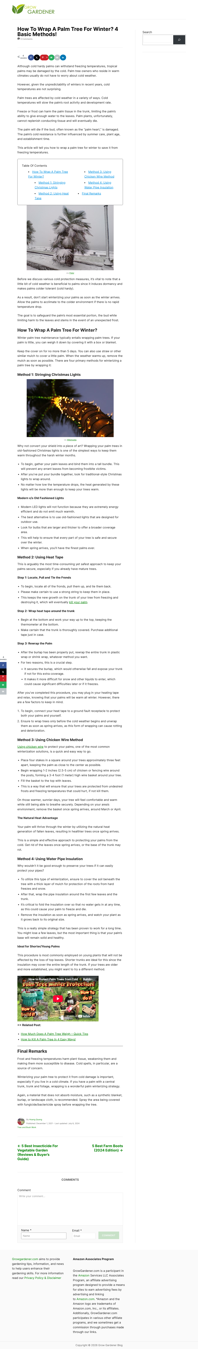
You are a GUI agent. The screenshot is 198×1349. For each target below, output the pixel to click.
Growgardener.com (25, 1259)
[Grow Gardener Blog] (64, 9)
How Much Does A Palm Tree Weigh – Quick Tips (54, 1034)
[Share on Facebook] (31, 57)
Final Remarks (91, 193)
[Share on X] (37, 57)
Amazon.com (85, 1299)
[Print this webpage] (57, 57)
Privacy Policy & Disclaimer (42, 1278)
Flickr (71, 273)
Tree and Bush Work (26, 1127)
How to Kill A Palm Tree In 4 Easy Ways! (48, 1039)
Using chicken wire (30, 746)
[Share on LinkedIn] (63, 57)
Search (147, 32)
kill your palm (78, 602)
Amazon (83, 1275)
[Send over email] (52, 57)
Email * (77, 1230)
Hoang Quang (35, 1119)
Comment (24, 1190)
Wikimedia (72, 440)
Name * (26, 1230)
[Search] (179, 39)
